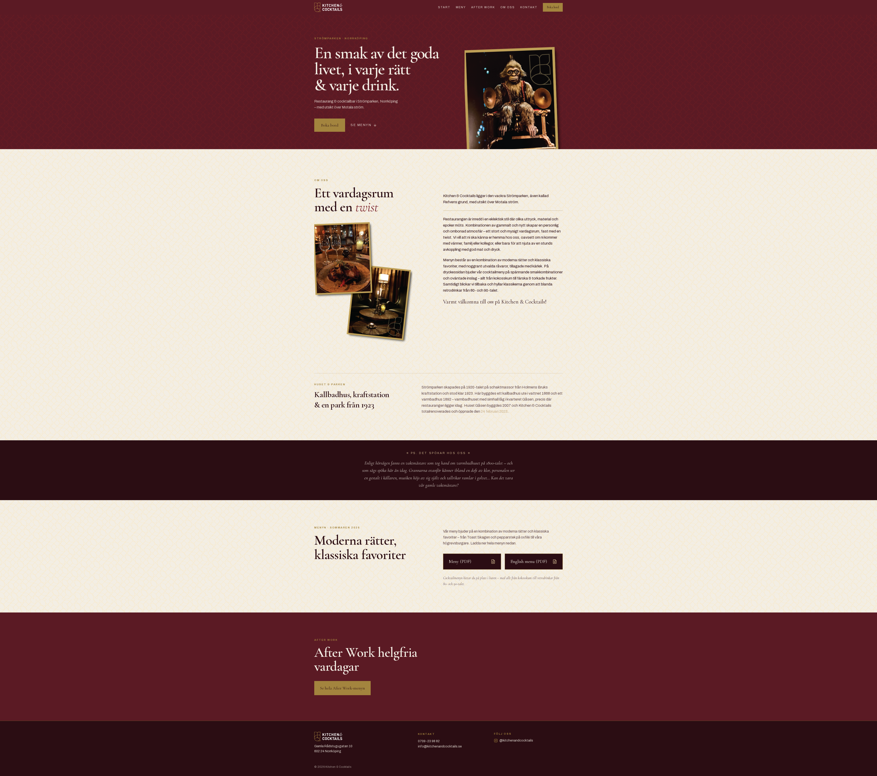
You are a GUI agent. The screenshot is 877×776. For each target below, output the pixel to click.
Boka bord (553, 7)
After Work (483, 7)
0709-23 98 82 (429, 741)
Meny (461, 7)
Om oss (507, 7)
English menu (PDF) (528, 561)
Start (444, 7)
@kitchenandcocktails (516, 740)
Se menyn (361, 125)
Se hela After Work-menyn (342, 688)
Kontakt (528, 7)
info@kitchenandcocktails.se (440, 746)
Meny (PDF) (460, 561)
